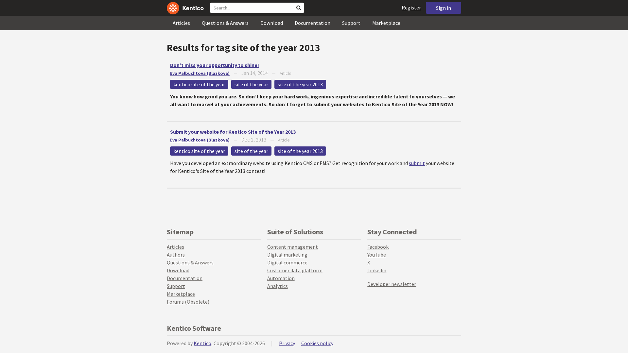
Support (351, 23)
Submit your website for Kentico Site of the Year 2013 (233, 131)
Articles (181, 23)
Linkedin (376, 270)
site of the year (251, 84)
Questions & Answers (225, 23)
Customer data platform (295, 270)
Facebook (378, 247)
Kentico (202, 343)
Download (271, 23)
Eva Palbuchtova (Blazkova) (200, 73)
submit (417, 163)
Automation (281, 278)
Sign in (443, 8)
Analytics (277, 286)
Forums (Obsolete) (188, 301)
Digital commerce (287, 262)
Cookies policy (317, 343)
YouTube (376, 254)
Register (411, 7)
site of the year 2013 (300, 84)
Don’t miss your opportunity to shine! (214, 65)
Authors (176, 254)
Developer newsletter (391, 284)
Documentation (312, 23)
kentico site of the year (199, 84)
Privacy (287, 343)
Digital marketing (287, 254)
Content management (292, 247)
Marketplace (386, 23)
